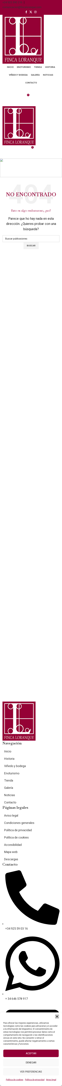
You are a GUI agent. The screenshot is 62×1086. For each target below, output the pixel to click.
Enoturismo (11, 773)
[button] (57, 1016)
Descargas (11, 859)
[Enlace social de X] (30, 12)
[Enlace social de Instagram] (35, 12)
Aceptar (31, 1053)
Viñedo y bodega (15, 766)
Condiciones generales (19, 823)
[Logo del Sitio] (23, 39)
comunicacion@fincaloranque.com (21, 7)
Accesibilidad (13, 844)
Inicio (6, 172)
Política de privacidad (34, 1080)
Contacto (10, 802)
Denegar (31, 1062)
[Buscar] (31, 103)
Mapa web (11, 852)
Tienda (8, 780)
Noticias (9, 795)
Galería (8, 787)
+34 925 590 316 (12, 2)
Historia (9, 758)
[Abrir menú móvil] (31, 155)
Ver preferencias (31, 1071)
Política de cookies (14, 1080)
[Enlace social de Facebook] (26, 12)
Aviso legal (51, 1080)
